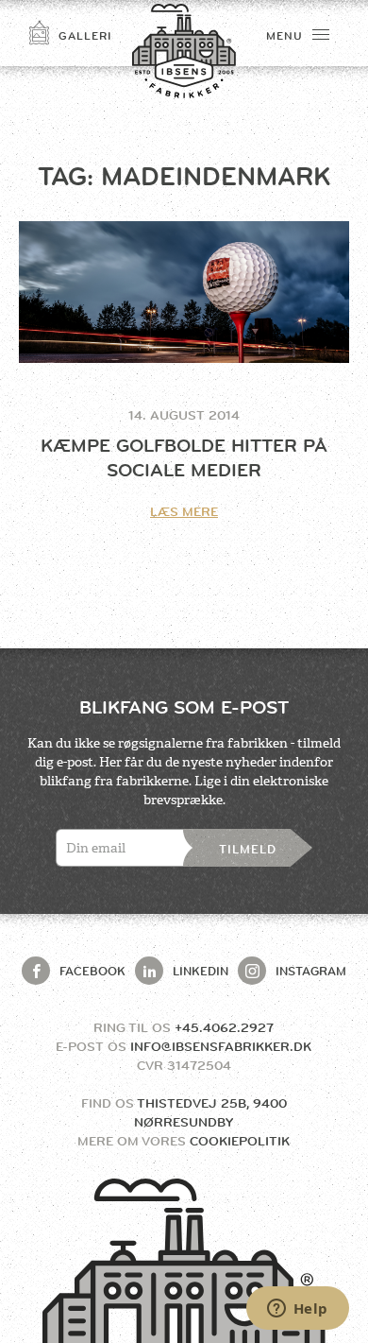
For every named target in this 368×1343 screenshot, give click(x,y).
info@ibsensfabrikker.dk (220, 1046)
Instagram (311, 970)
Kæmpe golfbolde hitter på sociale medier (184, 458)
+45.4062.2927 (224, 1027)
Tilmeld (247, 848)
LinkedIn (200, 970)
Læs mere (184, 511)
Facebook (92, 970)
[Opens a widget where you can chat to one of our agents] (297, 1310)
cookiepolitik (240, 1140)
